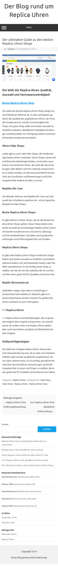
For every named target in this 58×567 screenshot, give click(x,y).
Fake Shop (45, 380)
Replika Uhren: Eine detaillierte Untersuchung (22, 450)
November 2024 (9, 517)
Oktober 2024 (8, 522)
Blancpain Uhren (9, 534)
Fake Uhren (8, 384)
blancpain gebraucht (29, 477)
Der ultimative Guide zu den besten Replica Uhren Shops (28, 465)
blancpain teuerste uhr (30, 491)
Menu (29, 27)
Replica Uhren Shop (38, 384)
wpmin (11, 49)
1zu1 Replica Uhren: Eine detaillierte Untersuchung (25, 460)
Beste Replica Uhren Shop (18, 103)
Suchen (5, 424)
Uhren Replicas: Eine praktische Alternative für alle (25, 455)
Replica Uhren (19, 380)
